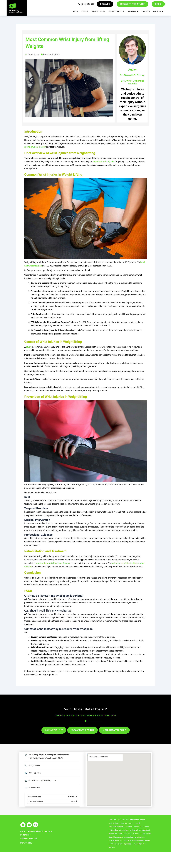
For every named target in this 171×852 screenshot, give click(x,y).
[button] (85, 11)
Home (75, 11)
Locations (157, 11)
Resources (132, 11)
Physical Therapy (98, 11)
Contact (145, 11)
